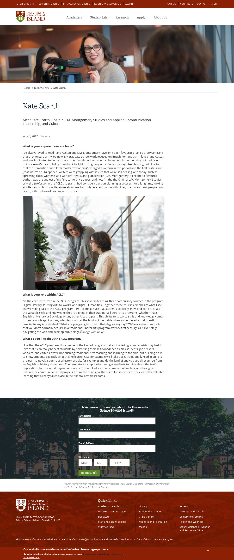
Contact (202, 3)
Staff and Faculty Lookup (112, 521)
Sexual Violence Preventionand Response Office (195, 528)
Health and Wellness (191, 521)
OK (207, 550)
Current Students (49, 3)
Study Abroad (106, 527)
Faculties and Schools (192, 511)
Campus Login (117, 511)
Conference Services (191, 516)
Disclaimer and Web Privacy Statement (103, 554)
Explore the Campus (150, 511)
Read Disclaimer (31, 557)
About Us (160, 17)
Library (143, 506)
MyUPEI (102, 511)
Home (27, 87)
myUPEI (214, 3)
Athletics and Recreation (153, 521)
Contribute (186, 3)
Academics (74, 17)
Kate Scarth (59, 87)
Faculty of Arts (41, 87)
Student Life (98, 17)
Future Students (25, 3)
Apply (141, 17)
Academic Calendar (109, 506)
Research (122, 17)
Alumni (129, 3)
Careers (171, 3)
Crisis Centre (146, 516)
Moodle (143, 527)
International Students (76, 3)
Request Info (89, 473)
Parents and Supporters (107, 3)
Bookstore (103, 516)
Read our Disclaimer (101, 487)
